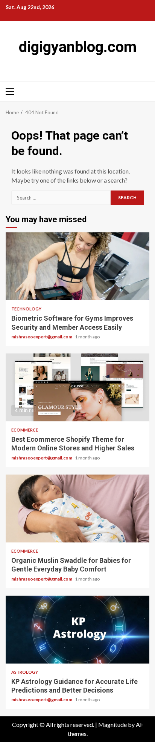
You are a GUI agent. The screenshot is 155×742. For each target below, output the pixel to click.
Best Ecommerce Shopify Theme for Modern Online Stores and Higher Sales (77, 387)
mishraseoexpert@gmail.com (42, 337)
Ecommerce (24, 430)
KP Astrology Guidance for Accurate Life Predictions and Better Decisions (77, 630)
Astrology (24, 672)
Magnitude (112, 724)
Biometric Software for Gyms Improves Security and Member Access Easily (77, 266)
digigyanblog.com (78, 47)
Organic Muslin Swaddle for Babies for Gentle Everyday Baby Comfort (77, 508)
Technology (26, 309)
